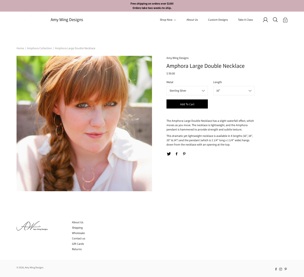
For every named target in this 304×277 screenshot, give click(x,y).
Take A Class (245, 19)
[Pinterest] (184, 154)
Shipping (77, 227)
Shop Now (166, 19)
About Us (192, 19)
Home (20, 48)
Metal (169, 82)
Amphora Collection (39, 48)
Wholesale (78, 233)
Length (217, 82)
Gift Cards (78, 244)
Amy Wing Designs (67, 19)
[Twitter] (169, 154)
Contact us (78, 238)
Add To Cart (187, 104)
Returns (77, 249)
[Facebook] (177, 154)
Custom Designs (218, 19)
